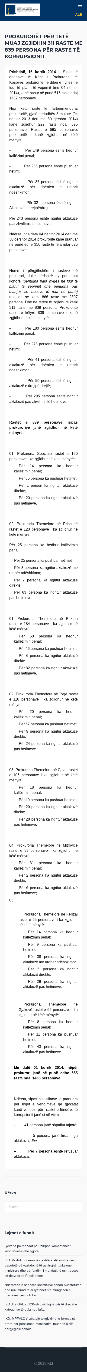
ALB (78, 14)
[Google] (43, 1356)
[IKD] (22, 10)
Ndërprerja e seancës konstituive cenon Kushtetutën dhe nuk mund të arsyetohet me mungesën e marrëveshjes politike (43, 1290)
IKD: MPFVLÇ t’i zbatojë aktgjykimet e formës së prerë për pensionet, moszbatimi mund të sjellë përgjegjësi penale (40, 1324)
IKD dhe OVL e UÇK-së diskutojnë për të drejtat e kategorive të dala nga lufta (41, 1306)
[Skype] (54, 1356)
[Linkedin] (32, 1356)
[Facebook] (38, 1356)
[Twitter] (49, 1356)
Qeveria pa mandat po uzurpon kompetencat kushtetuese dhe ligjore (38, 1248)
